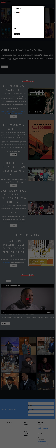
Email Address (17, 12)
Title (15, 28)
